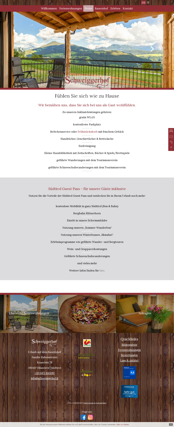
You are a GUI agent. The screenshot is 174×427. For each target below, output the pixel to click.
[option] (87, 50)
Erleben (115, 8)
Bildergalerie (129, 344)
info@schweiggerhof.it (44, 378)
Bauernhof (101, 8)
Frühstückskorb (88, 131)
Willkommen (49, 8)
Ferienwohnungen (70, 8)
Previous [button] (22, 48)
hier (101, 270)
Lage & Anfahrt (129, 360)
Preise (88, 8)
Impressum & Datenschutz (95, 403)
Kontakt (128, 8)
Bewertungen (129, 355)
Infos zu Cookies (122, 424)
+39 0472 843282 (45, 373)
